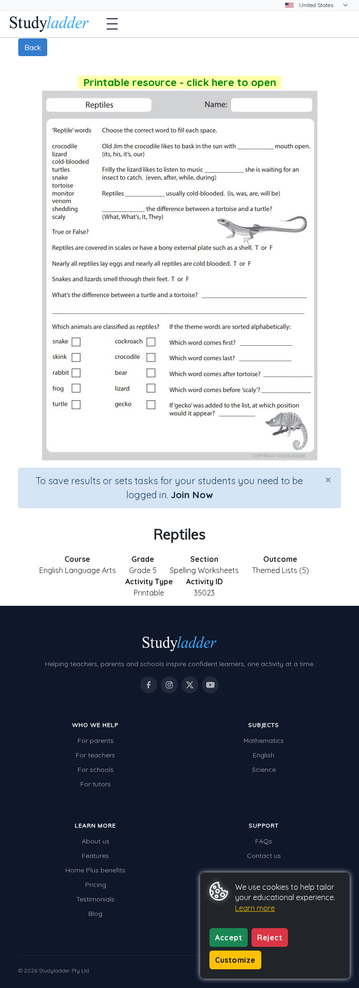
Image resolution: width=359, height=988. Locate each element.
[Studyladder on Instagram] (169, 684)
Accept (228, 937)
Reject (269, 937)
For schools (96, 769)
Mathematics (264, 740)
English (263, 755)
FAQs (263, 841)
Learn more (255, 908)
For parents (96, 740)
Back (32, 47)
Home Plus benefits (95, 870)
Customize (235, 960)
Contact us (264, 855)
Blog (95, 913)
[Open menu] (112, 24)
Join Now (192, 495)
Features (95, 855)
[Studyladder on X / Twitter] (189, 684)
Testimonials (95, 899)
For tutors (95, 784)
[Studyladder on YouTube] (210, 684)
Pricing (95, 884)
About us (95, 841)
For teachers (95, 755)
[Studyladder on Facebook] (148, 684)
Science (264, 769)
